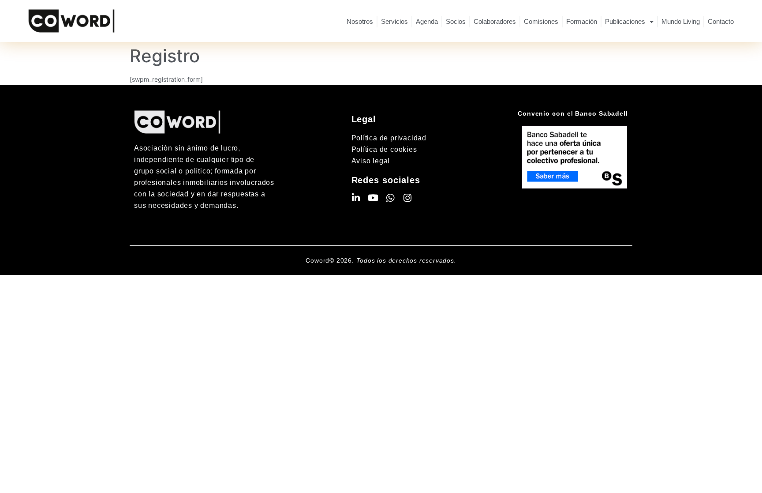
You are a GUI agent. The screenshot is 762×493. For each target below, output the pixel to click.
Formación (581, 21)
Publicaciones (625, 21)
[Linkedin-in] (356, 198)
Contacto (721, 21)
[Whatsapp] (390, 198)
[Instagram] (407, 198)
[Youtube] (373, 198)
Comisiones (541, 21)
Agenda (427, 21)
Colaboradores (495, 21)
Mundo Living (680, 21)
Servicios (394, 21)
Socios (456, 21)
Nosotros (360, 21)
